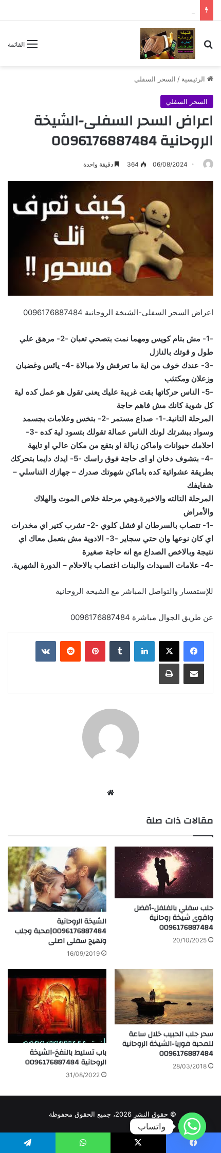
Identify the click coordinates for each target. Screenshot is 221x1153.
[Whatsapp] (192, 1126)
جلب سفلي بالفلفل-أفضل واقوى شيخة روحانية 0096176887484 (173, 917)
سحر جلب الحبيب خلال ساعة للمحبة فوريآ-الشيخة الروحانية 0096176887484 (167, 1043)
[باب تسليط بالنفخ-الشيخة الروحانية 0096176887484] (57, 1006)
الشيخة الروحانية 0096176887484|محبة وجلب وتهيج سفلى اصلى (60, 931)
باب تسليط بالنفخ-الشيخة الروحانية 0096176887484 (65, 1057)
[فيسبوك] (193, 651)
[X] (169, 651)
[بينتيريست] (95, 651)
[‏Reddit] (70, 651)
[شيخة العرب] (167, 43)
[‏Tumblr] (119, 651)
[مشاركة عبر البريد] (193, 674)
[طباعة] (169, 674)
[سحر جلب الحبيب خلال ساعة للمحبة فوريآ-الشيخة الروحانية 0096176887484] (164, 996)
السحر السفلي (155, 79)
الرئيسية (194, 79)
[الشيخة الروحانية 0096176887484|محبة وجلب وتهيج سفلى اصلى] (57, 879)
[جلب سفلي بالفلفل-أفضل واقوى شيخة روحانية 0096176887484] (164, 872)
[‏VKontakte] (45, 651)
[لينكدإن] (144, 651)
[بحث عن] (208, 47)
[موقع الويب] (110, 793)
